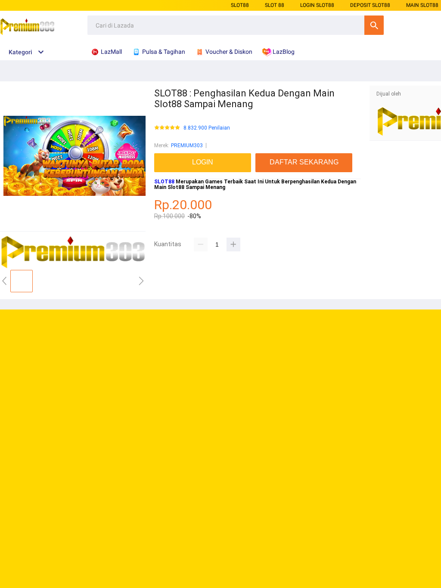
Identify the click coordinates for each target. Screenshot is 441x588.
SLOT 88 (274, 5)
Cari (374, 25)
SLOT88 (240, 5)
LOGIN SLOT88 (317, 5)
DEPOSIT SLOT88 (370, 5)
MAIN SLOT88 (422, 5)
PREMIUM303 (187, 145)
